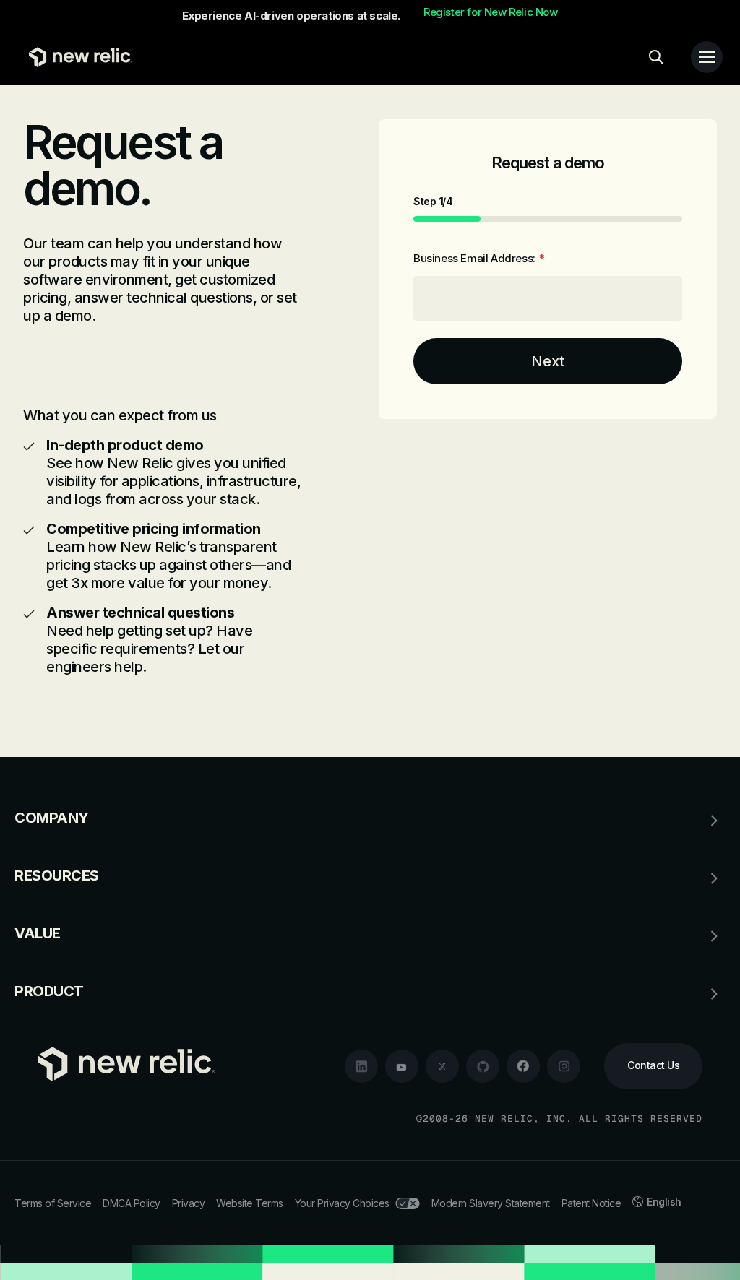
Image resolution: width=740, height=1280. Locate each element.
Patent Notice (591, 1203)
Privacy (188, 1203)
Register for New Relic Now (490, 12)
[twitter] (442, 1066)
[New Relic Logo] (77, 57)
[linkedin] (361, 1066)
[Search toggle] (656, 57)
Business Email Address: (478, 258)
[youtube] (401, 1066)
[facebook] (523, 1066)
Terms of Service (52, 1203)
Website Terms (249, 1203)
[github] (482, 1066)
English (664, 1201)
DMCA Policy (131, 1203)
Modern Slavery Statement (490, 1203)
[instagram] (563, 1066)
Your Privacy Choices (342, 1203)
